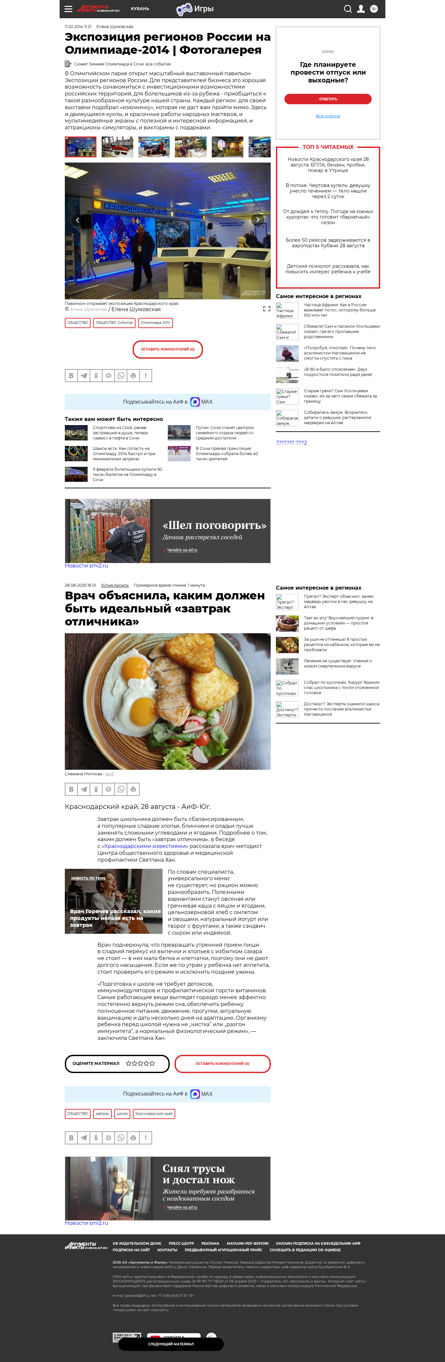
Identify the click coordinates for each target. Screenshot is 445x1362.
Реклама (210, 1243)
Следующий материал (171, 1344)
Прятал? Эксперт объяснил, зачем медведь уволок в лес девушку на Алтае (338, 601)
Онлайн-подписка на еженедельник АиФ (318, 1243)
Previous (78, 220)
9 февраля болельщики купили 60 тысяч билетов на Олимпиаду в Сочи (127, 474)
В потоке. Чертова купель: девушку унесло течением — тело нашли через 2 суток (328, 191)
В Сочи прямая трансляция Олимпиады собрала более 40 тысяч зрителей (227, 453)
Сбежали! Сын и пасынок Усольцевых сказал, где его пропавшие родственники (342, 331)
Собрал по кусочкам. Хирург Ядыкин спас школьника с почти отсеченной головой (342, 687)
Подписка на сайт (131, 1250)
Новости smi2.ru (86, 566)
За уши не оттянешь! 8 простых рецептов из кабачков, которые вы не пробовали (342, 644)
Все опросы (328, 116)
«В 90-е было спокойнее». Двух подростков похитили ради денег (338, 372)
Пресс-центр (181, 1243)
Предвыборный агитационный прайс (223, 1250)
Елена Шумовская (88, 309)
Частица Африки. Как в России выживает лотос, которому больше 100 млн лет (340, 310)
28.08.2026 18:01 (80, 585)
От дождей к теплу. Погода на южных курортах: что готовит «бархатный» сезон (328, 217)
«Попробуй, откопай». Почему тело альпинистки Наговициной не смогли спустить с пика (340, 353)
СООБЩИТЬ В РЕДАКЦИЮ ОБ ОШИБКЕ (305, 1250)
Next (257, 220)
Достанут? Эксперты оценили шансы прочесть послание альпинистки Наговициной (342, 709)
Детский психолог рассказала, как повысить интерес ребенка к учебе (328, 269)
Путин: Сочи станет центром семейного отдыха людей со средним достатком (225, 432)
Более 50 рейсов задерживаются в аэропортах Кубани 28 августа (328, 243)
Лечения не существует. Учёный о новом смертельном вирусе (338, 663)
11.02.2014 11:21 (78, 26)
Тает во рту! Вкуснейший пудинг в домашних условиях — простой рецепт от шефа (338, 623)
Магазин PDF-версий (247, 1243)
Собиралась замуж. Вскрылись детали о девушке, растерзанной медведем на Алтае (337, 417)
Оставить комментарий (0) (168, 349)
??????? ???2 (291, 443)
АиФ (109, 773)
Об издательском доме (137, 1243)
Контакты (167, 1250)
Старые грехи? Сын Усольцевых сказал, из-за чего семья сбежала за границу (340, 396)
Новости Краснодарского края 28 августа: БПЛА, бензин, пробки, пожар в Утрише (328, 165)
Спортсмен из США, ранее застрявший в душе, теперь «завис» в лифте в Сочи (120, 432)
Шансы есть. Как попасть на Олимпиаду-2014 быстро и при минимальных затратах (124, 453)
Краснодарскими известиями (145, 846)
